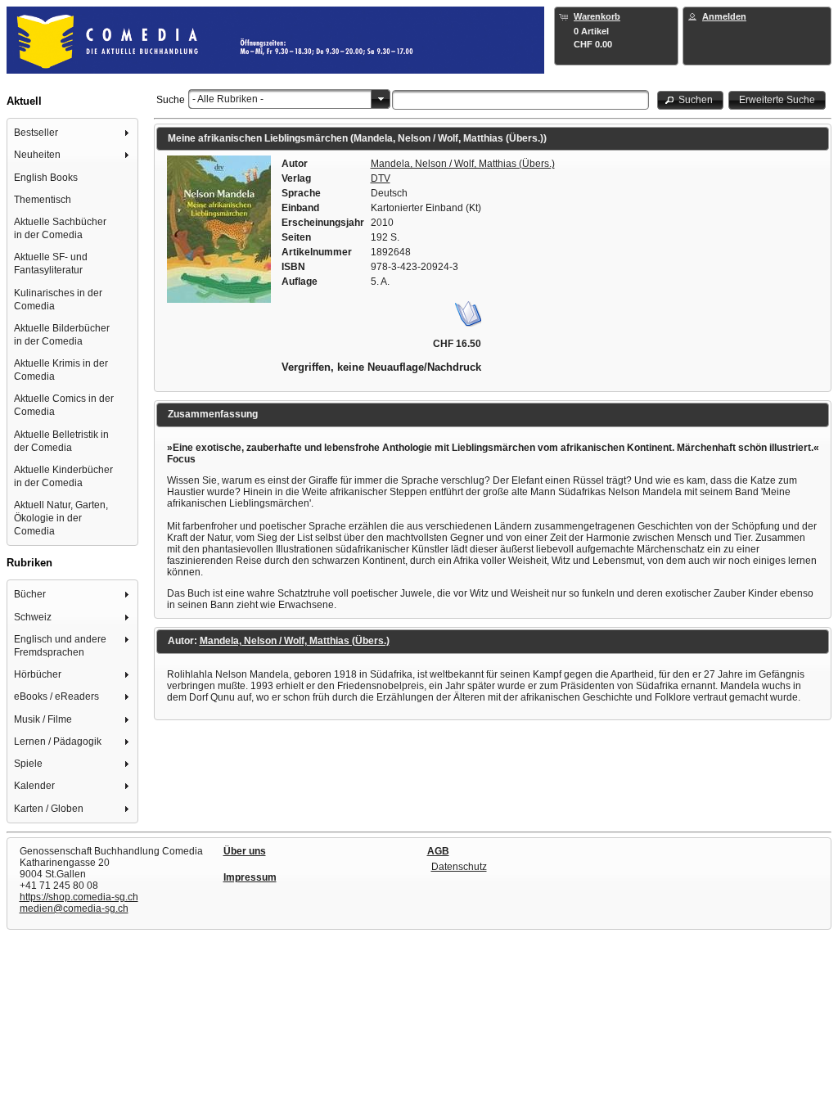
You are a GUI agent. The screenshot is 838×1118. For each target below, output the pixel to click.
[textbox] (520, 100)
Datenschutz (459, 866)
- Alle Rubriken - (228, 99)
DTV (380, 178)
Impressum (250, 877)
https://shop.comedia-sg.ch (79, 897)
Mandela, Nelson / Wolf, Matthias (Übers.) (463, 163)
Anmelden (724, 16)
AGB (438, 851)
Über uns (244, 851)
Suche (170, 100)
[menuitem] (73, 133)
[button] (690, 100)
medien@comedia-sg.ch (74, 908)
